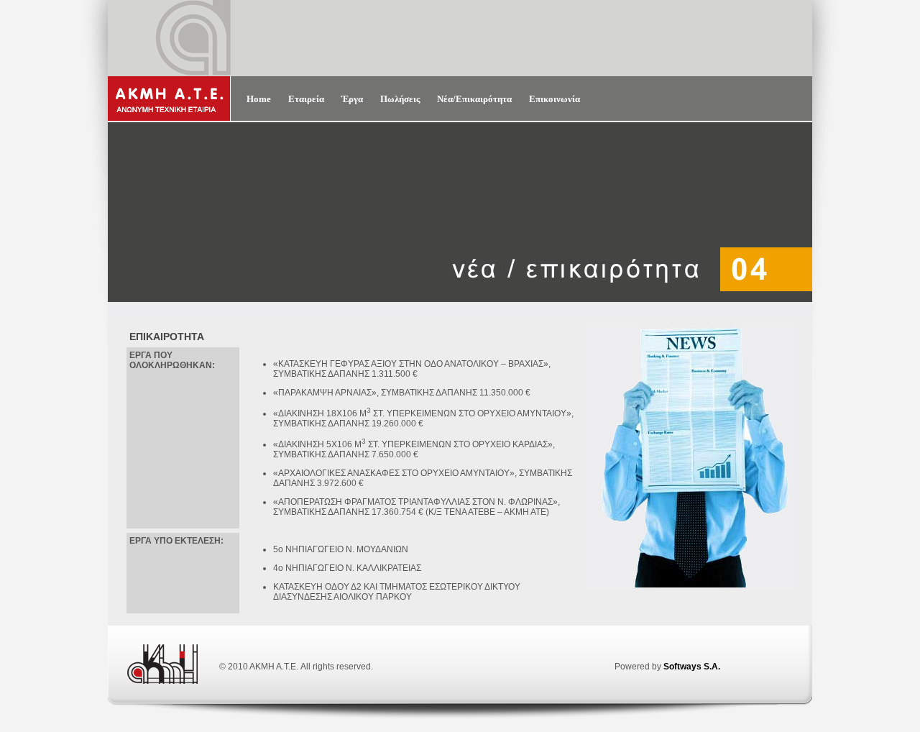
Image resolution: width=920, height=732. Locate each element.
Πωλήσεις (400, 98)
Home (259, 98)
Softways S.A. (691, 667)
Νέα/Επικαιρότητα (474, 98)
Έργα (352, 98)
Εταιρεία (306, 98)
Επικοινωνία (554, 98)
